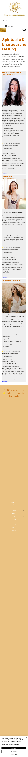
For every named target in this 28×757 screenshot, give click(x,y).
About (13, 507)
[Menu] (23, 26)
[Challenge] (24, 530)
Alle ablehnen (14, 751)
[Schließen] (26, 738)
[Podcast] (24, 516)
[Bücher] (24, 522)
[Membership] (24, 524)
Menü (12, 502)
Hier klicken (5, 173)
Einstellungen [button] (14, 754)
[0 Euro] (24, 527)
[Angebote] (24, 519)
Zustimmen (14, 748)
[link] (24, 30)
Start (14, 504)
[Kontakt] (24, 510)
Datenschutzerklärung (14, 744)
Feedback (14, 513)
